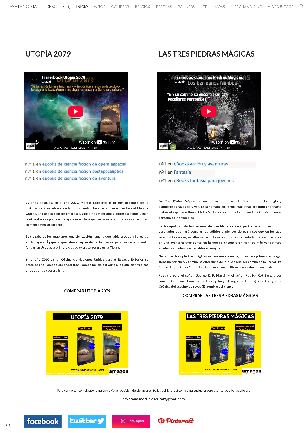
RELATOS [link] (142, 6)
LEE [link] (204, 6)
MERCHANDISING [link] (246, 6)
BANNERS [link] (186, 6)
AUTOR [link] (99, 6)
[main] (87, 53)
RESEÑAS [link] (164, 6)
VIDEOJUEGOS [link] (281, 6)
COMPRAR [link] (120, 6)
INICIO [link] (82, 6)
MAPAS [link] (219, 6)
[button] (301, 6)
